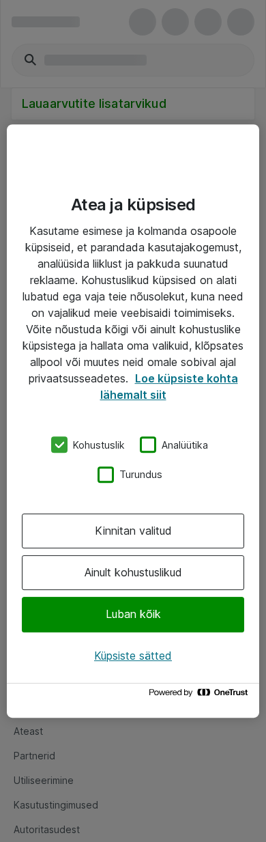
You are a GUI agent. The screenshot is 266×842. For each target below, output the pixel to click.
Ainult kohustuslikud (133, 572)
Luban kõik (133, 614)
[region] (133, 421)
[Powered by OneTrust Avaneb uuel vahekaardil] (200, 695)
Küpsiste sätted (133, 655)
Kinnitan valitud (133, 530)
